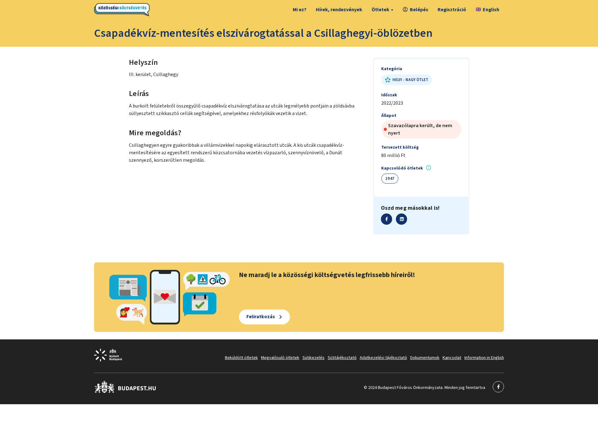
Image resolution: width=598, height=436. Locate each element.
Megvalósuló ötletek (280, 358)
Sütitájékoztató (342, 358)
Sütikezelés (313, 357)
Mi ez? (299, 9)
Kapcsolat (452, 358)
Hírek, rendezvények (339, 9)
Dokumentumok (424, 358)
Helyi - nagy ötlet (410, 80)
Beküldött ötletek (241, 358)
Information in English (484, 358)
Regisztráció (452, 9)
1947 (389, 178)
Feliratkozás (260, 316)
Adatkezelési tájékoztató (383, 358)
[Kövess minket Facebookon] (125, 392)
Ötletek (380, 9)
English (491, 9)
